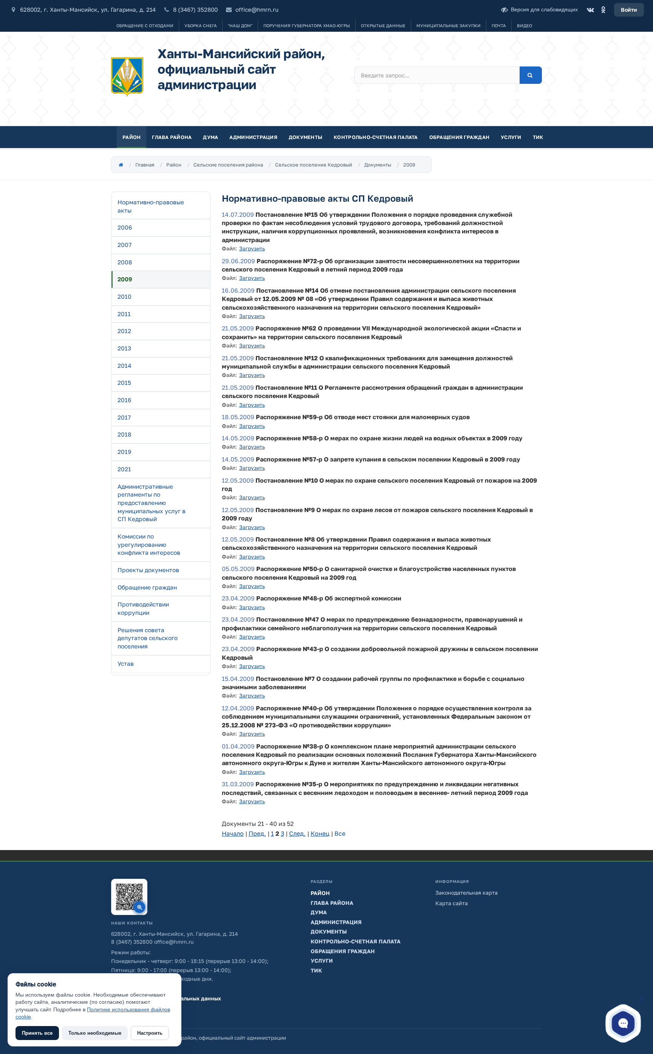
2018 (124, 434)
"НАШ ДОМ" (240, 25)
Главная (144, 165)
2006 (125, 227)
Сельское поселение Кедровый (313, 165)
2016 (124, 400)
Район (131, 137)
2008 (125, 262)
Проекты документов (148, 569)
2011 (124, 313)
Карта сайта (451, 903)
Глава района (172, 137)
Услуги (511, 137)
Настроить (149, 1033)
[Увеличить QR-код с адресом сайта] (129, 897)
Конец (320, 833)
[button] (623, 1023)
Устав (126, 663)
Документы (305, 137)
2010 (125, 296)
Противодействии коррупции (143, 608)
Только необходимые (94, 1033)
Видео (524, 25)
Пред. (257, 833)
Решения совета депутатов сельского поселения (148, 638)
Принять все (37, 1033)
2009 (409, 165)
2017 (124, 417)
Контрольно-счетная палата (376, 137)
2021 (124, 469)
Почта (499, 25)
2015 (124, 382)
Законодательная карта (466, 892)
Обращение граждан (147, 587)
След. (297, 833)
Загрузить (252, 248)
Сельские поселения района (228, 165)
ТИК (538, 137)
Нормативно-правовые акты (151, 206)
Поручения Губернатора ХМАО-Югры (306, 25)
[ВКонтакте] (590, 10)
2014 (124, 365)
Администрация (253, 137)
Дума (210, 137)
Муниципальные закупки (448, 25)
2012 (124, 330)
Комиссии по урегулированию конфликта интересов (149, 544)
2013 (124, 348)
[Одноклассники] (603, 10)
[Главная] (121, 164)
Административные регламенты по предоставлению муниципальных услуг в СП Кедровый (152, 503)
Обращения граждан (459, 137)
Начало (233, 833)
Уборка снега (200, 25)
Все (339, 833)
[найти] (531, 75)
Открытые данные (383, 25)
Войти (629, 9)
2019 (124, 451)
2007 (125, 244)
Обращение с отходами (144, 25)
